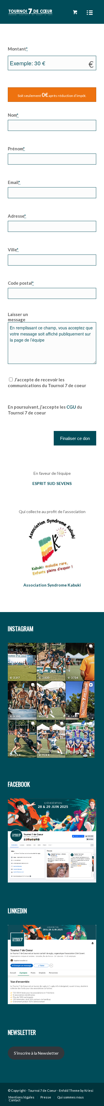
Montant (18, 48)
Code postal (21, 283)
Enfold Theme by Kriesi (76, 1090)
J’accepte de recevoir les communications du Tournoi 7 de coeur (47, 382)
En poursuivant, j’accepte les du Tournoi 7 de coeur (45, 409)
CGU (71, 406)
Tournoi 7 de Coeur (42, 1090)
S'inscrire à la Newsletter (36, 1053)
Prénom (16, 148)
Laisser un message (18, 317)
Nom (13, 115)
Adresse (17, 216)
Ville (13, 249)
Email (14, 182)
